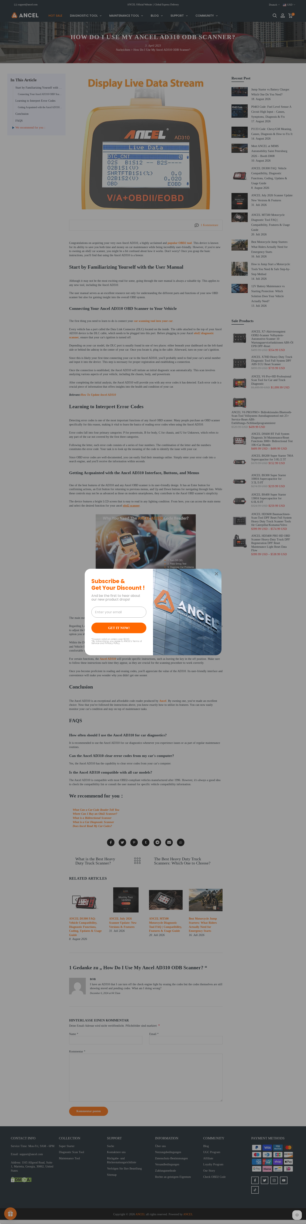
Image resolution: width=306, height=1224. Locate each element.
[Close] (216, 574)
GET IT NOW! (119, 628)
